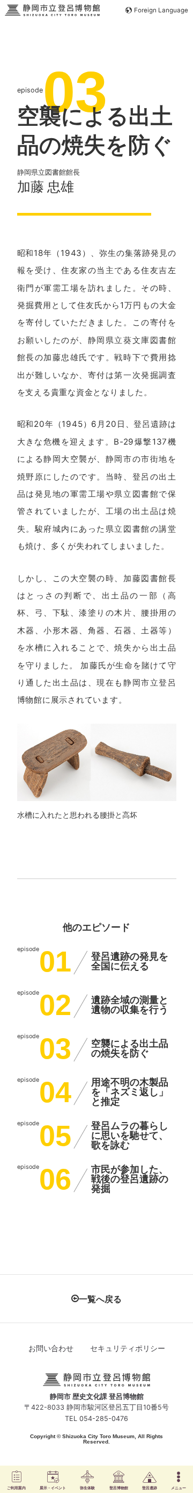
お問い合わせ (50, 1348)
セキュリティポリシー (127, 1348)
